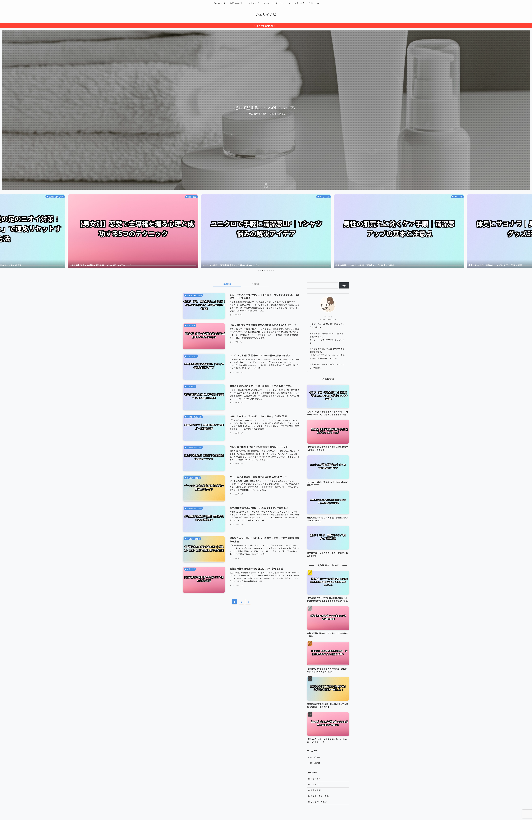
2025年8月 (315, 763)
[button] (258, 270)
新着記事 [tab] (227, 284)
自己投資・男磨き (318, 801)
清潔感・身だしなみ (319, 796)
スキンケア (315, 778)
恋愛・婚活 (315, 790)
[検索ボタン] (318, 3)
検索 (344, 285)
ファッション (316, 784)
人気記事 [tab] (255, 284)
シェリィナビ (266, 14)
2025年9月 (315, 757)
